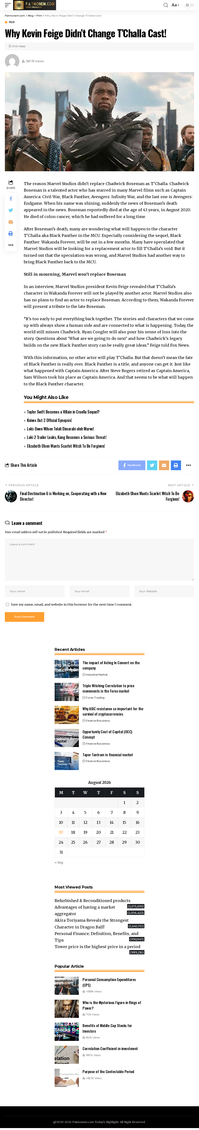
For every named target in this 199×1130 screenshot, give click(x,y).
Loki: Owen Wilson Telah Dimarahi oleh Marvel (60, 429)
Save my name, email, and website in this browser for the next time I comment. (71, 604)
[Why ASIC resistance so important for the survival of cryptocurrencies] (67, 715)
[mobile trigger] (9, 5)
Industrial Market (97, 674)
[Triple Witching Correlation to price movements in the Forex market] (67, 692)
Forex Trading (95, 697)
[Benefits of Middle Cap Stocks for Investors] (67, 1032)
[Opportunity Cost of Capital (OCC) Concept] (67, 738)
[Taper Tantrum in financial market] (67, 761)
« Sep (59, 862)
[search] (165, 5)
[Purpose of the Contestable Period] (67, 1078)
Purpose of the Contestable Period (108, 1071)
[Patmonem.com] (34, 5)
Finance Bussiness (98, 720)
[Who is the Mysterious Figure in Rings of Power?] (67, 1009)
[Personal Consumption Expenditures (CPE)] (67, 986)
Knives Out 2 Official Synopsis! (49, 420)
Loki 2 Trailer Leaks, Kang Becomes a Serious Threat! (66, 437)
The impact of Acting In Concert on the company (111, 665)
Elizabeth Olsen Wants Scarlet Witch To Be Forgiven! (66, 446)
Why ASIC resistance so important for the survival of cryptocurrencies (113, 711)
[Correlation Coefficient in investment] (67, 1055)
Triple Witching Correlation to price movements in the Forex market (108, 688)
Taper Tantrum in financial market (108, 754)
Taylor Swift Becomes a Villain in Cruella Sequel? (63, 412)
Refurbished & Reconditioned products (93, 900)
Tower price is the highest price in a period (97, 946)
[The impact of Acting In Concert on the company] (67, 669)
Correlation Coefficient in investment (110, 1048)
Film (11, 22)
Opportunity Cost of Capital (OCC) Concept (107, 734)
